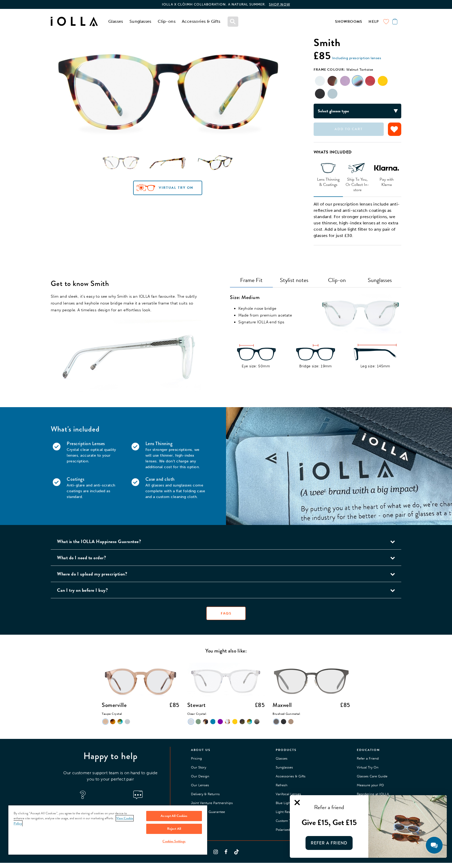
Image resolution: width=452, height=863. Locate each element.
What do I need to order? (81, 557)
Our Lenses (200, 785)
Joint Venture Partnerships (212, 803)
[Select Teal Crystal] (332, 94)
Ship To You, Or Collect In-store (357, 184)
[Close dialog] (297, 802)
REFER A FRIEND (329, 843)
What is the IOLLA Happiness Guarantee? (99, 541)
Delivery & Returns (205, 794)
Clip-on (337, 280)
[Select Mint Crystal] (320, 81)
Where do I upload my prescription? (92, 573)
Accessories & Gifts (201, 21)
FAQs (226, 613)
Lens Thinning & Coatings (328, 181)
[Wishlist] (386, 21)
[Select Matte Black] (320, 94)
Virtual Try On (176, 187)
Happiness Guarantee (208, 812)
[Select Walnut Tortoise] (358, 81)
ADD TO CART (349, 129)
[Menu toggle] (233, 21)
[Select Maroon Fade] (370, 81)
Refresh (281, 785)
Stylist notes (294, 280)
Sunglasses (140, 21)
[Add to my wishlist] (394, 129)
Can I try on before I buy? (82, 590)
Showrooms (349, 21)
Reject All (174, 828)
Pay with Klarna (387, 181)
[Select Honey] (383, 81)
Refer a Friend (368, 758)
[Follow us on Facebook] (226, 851)
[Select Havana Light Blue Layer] (332, 81)
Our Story (198, 767)
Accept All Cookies (174, 815)
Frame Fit (251, 280)
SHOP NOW (279, 4)
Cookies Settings (173, 841)
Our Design (200, 776)
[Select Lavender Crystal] (345, 81)
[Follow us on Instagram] (215, 851)
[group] (167, 92)
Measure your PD (370, 785)
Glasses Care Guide (372, 776)
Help (374, 21)
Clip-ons (167, 21)
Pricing (196, 758)
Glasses (115, 21)
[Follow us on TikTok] (236, 851)
